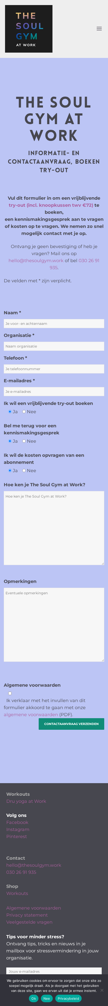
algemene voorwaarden (31, 714)
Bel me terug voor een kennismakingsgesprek (31, 429)
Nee (46, 998)
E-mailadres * (19, 381)
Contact (15, 858)
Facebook (17, 822)
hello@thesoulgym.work (36, 260)
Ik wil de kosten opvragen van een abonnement (44, 459)
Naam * (12, 313)
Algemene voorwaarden (32, 685)
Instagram (17, 829)
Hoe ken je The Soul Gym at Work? (44, 485)
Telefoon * (15, 358)
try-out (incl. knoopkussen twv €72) (51, 205)
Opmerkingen (20, 581)
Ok (33, 998)
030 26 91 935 (21, 872)
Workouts (18, 794)
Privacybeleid (68, 998)
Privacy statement (27, 915)
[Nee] (101, 990)
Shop (12, 886)
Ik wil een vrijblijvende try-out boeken (48, 403)
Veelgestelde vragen (29, 922)
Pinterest (16, 836)
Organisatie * (19, 335)
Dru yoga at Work (26, 801)
